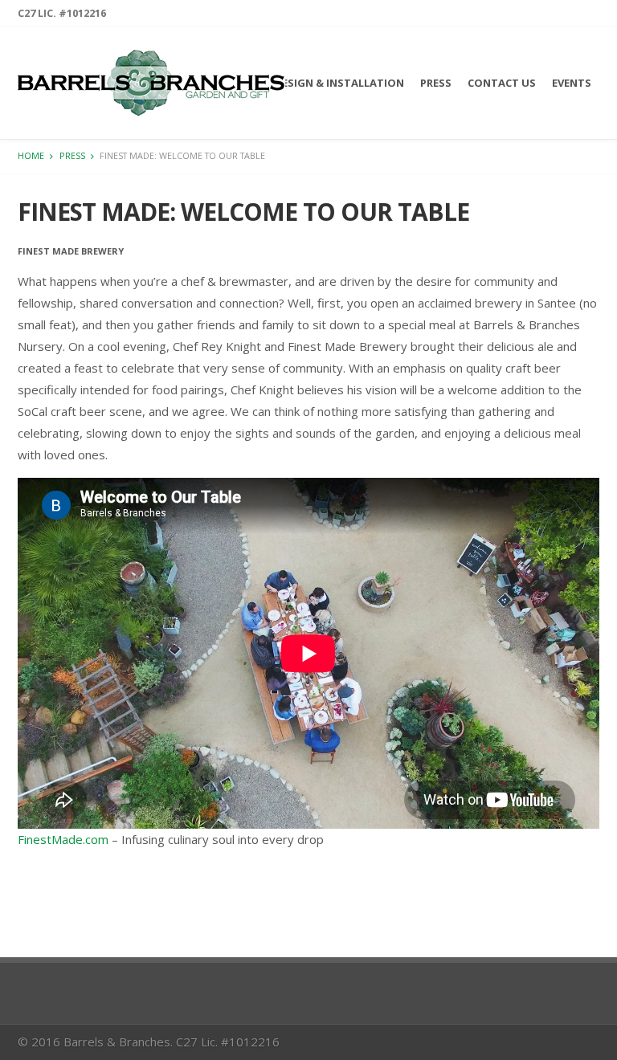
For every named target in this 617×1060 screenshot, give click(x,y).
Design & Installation (339, 82)
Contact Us (502, 82)
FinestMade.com (63, 839)
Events (571, 82)
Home (31, 155)
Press (436, 82)
